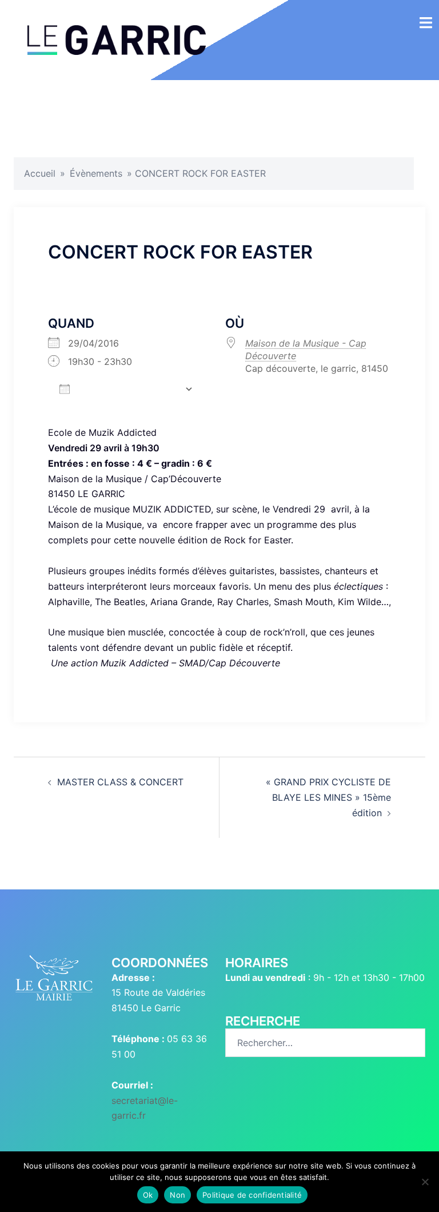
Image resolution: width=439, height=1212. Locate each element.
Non (177, 1194)
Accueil (39, 173)
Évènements (96, 173)
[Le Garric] (117, 39)
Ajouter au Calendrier (127, 389)
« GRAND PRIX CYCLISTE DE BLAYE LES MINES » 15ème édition (328, 797)
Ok (148, 1194)
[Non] (424, 1181)
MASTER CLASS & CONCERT (120, 782)
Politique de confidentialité (252, 1194)
